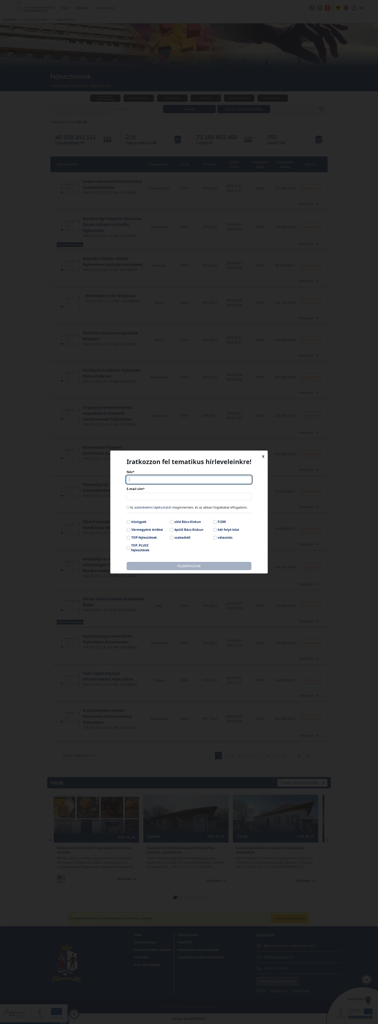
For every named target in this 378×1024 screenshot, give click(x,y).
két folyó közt (228, 529)
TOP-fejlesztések (144, 537)
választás (225, 537)
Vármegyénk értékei (147, 529)
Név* (130, 472)
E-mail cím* (136, 489)
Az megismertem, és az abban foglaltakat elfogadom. (188, 507)
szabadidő (182, 537)
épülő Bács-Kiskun (188, 529)
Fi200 (222, 522)
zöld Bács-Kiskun (187, 522)
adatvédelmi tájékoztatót (152, 507)
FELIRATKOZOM (189, 566)
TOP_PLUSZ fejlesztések (140, 547)
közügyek (138, 522)
